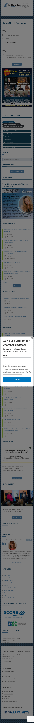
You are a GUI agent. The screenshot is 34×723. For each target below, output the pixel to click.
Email (5, 355)
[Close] (32, 338)
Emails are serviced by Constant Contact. (12, 374)
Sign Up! (17, 379)
